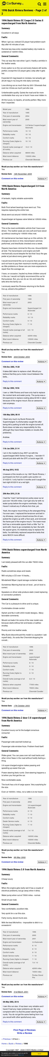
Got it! (39, 1054)
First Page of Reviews (24, 1029)
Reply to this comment (12, 381)
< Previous (6, 1039)
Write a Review (24, 1033)
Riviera (18, 1043)
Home (4, 1043)
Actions (41, 178)
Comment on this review (12, 178)
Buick (11, 1043)
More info (21, 1055)
